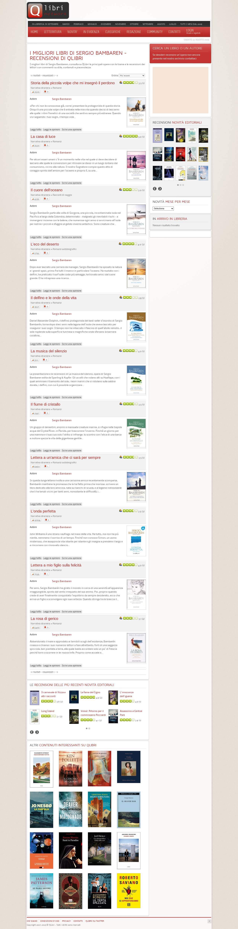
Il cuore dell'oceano (46, 190)
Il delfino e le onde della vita (53, 298)
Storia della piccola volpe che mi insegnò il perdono (73, 83)
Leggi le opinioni (52, 129)
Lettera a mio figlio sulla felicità (56, 565)
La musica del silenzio (49, 351)
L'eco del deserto (45, 244)
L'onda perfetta (43, 511)
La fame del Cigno (90, 692)
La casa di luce (43, 137)
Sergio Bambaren (62, 99)
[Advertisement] (180, 90)
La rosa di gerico (44, 619)
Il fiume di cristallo (45, 404)
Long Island (47, 711)
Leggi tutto (35, 129)
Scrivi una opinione (71, 129)
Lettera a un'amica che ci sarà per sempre (66, 458)
